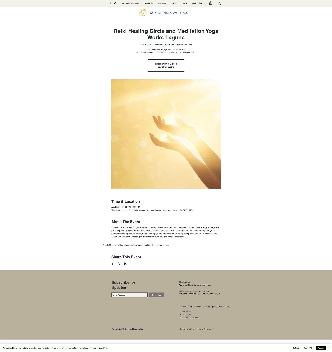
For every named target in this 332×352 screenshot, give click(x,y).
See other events (166, 67)
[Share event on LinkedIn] (125, 264)
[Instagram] (115, 3)
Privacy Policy (102, 348)
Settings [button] (296, 348)
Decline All (307, 348)
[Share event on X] (119, 264)
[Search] (219, 3)
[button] (210, 3)
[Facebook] (110, 3)
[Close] (328, 348)
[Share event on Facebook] (112, 264)
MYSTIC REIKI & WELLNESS (169, 13)
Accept (321, 348)
